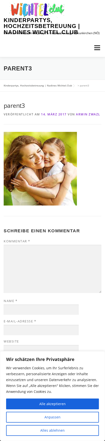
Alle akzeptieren (52, 403)
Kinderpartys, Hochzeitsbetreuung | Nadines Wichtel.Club (42, 26)
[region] (52, 396)
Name (10, 301)
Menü (97, 47)
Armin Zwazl (88, 114)
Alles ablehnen (52, 430)
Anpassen (52, 417)
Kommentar (17, 241)
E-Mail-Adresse (20, 321)
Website (11, 341)
